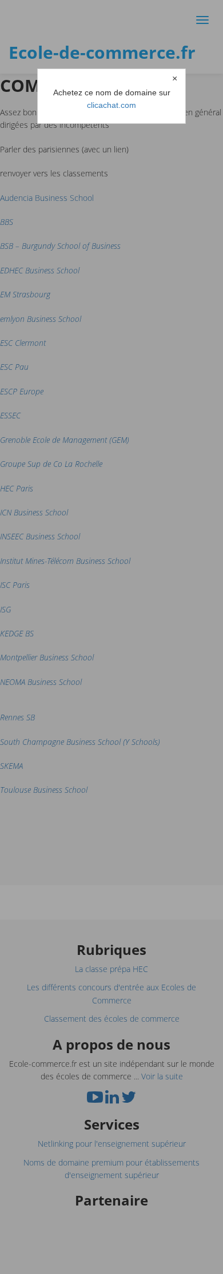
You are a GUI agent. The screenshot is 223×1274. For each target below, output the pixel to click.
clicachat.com (111, 105)
